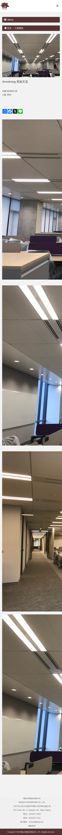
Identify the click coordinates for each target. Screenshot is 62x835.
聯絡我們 (31, 826)
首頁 (8, 28)
